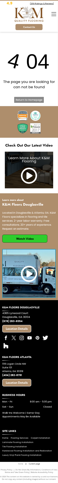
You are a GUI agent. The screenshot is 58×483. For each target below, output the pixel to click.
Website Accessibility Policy (42, 472)
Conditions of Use (49, 469)
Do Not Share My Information (27, 469)
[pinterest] (37, 338)
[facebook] (5, 338)
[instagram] (21, 338)
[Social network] (45, 338)
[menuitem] (6, 438)
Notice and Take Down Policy (17, 472)
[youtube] (29, 338)
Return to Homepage (29, 100)
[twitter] (13, 338)
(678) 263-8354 (12, 321)
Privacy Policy (6, 469)
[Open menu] (53, 14)
